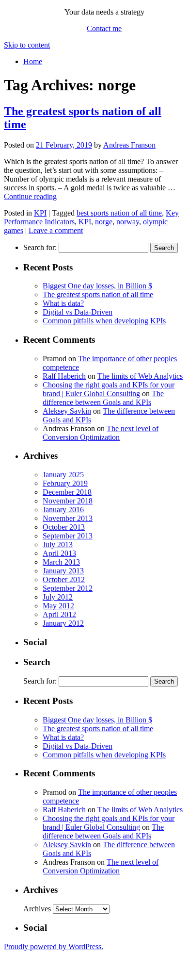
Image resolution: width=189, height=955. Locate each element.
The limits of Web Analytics (140, 376)
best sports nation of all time (119, 213)
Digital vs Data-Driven (77, 312)
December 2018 (67, 492)
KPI (40, 213)
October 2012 (64, 579)
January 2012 (63, 623)
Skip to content (27, 45)
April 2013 (59, 553)
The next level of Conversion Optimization (100, 432)
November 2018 (68, 501)
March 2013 (61, 562)
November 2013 (68, 518)
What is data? (63, 303)
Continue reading (30, 196)
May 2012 (58, 606)
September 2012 (68, 588)
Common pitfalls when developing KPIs (104, 321)
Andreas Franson (129, 145)
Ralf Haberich (64, 376)
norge (103, 222)
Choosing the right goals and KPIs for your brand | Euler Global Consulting (108, 389)
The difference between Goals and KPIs (103, 397)
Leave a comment (56, 230)
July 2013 (58, 544)
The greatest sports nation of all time (98, 294)
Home (32, 61)
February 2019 (65, 483)
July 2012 (58, 597)
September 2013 (68, 536)
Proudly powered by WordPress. (53, 946)
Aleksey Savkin (67, 411)
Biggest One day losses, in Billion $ (97, 286)
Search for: (40, 247)
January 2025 (63, 474)
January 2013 (63, 571)
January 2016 (63, 509)
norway (127, 222)
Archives (37, 909)
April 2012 (59, 614)
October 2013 (64, 527)
